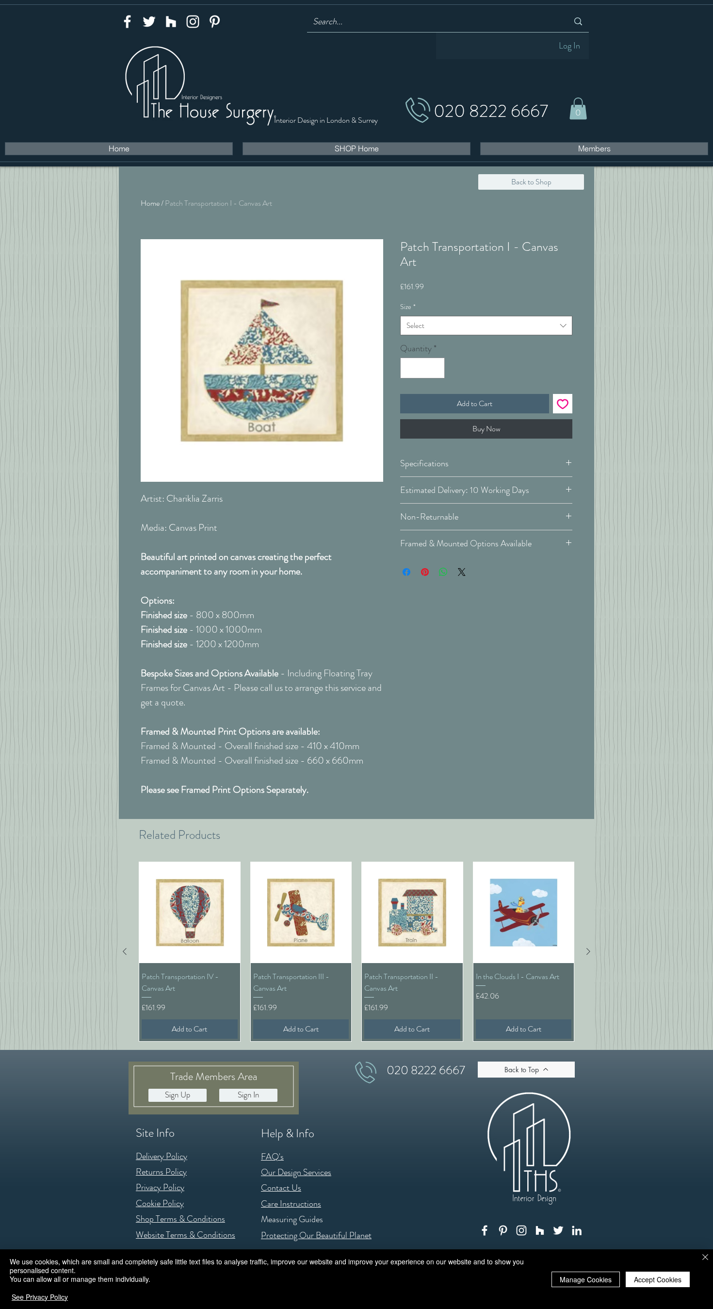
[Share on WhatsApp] (443, 572)
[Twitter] (149, 21)
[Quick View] (189, 912)
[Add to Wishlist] (562, 403)
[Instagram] (192, 21)
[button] (578, 108)
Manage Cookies (586, 1279)
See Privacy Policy (40, 1297)
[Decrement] (409, 368)
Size (408, 306)
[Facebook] (127, 21)
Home (150, 203)
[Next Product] (588, 951)
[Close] (705, 1257)
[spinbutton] (422, 368)
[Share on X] (462, 572)
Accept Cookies (657, 1279)
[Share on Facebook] (406, 572)
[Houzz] (170, 21)
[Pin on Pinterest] (425, 572)
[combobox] (486, 326)
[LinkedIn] (576, 1230)
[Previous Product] (124, 951)
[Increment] (435, 368)
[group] (356, 951)
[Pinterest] (214, 21)
